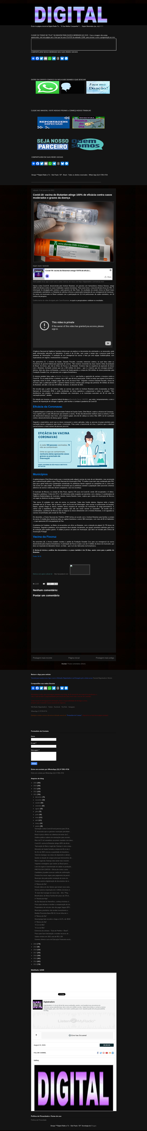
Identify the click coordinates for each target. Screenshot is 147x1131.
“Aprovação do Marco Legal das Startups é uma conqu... (53, 846)
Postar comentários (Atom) (76, 664)
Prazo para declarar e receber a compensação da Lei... (53, 904)
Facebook (57, 707)
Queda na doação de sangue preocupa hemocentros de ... (54, 858)
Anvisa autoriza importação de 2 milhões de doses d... (53, 890)
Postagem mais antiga (105, 658)
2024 (35, 786)
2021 (35, 794)
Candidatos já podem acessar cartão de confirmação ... (53, 872)
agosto (37, 809)
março (37, 823)
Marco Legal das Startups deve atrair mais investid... (52, 861)
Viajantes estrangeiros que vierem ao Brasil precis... (52, 864)
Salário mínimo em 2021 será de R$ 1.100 (49, 936)
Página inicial (74, 658)
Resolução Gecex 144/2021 (79, 399)
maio (37, 817)
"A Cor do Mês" (40, 925)
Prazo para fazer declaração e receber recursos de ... (52, 933)
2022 (35, 791)
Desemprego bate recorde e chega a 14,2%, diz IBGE (53, 919)
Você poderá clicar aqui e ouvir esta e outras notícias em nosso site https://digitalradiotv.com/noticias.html (68, 282)
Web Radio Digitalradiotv (39, 707)
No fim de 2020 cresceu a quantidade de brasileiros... (52, 852)
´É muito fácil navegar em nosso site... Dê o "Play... (52, 893)
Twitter (50, 707)
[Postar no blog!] (50, 584)
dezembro (38, 797)
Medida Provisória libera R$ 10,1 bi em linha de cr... (52, 913)
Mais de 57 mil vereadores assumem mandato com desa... (54, 840)
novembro (38, 800)
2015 (35, 958)
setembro (38, 806)
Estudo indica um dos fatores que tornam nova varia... (53, 887)
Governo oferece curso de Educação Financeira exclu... (53, 939)
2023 (35, 789)
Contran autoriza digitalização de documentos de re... (52, 881)
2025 (35, 783)
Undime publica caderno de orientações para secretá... (53, 837)
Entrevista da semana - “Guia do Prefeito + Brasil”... (52, 931)
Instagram (72, 707)
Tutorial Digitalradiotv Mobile (102, 678)
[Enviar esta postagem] (43, 584)
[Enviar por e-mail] (48, 584)
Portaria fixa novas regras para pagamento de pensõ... (53, 875)
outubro (38, 803)
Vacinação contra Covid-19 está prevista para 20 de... (52, 829)
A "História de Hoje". (41, 898)
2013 (35, 964)
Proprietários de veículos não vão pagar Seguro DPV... (53, 907)
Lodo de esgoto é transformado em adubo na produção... (53, 867)
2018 (35, 950)
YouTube (64, 707)
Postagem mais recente (42, 658)
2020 (35, 944)
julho (37, 811)
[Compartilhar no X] (52, 584)
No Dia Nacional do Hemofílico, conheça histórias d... (52, 901)
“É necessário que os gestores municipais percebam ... (53, 831)
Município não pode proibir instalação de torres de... (52, 878)
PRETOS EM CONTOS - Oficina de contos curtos (51, 869)
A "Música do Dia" (41, 884)
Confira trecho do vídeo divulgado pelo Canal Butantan (51, 300)
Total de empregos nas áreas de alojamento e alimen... (53, 855)
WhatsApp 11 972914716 (39, 711)
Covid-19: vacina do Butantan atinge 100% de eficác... (53, 843)
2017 (35, 953)
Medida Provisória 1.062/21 (65, 376)
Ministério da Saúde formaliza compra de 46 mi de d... (53, 849)
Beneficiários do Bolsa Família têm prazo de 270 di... (52, 896)
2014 (35, 961)
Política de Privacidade (38, 1120)
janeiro (37, 826)
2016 (35, 955)
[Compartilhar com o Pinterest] (57, 584)
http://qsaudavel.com (61, 574)
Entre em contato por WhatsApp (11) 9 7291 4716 (47, 773)
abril (36, 820)
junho (37, 814)
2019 (35, 947)
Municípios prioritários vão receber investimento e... (52, 910)
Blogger (93, 1126)
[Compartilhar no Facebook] (54, 584)
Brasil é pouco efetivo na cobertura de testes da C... (52, 834)
